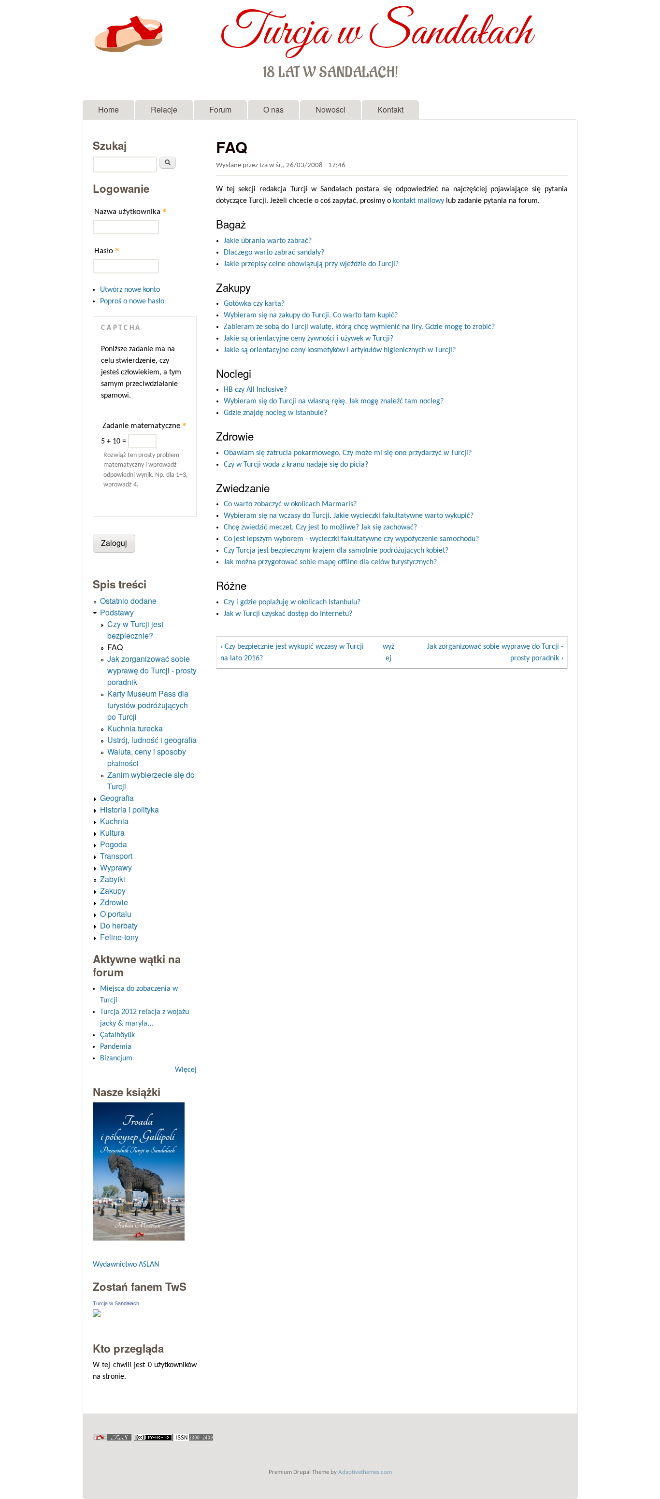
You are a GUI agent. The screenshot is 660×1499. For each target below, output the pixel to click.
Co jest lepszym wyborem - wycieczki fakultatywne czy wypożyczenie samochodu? (351, 539)
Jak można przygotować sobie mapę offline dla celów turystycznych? (330, 562)
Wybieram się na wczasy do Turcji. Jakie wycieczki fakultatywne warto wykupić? (348, 516)
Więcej (186, 1070)
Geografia (117, 797)
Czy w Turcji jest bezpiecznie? (135, 629)
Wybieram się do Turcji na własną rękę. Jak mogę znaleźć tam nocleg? (334, 401)
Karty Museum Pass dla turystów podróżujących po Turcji (147, 705)
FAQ (115, 647)
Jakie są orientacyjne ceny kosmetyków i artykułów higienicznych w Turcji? (340, 350)
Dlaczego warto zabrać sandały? (274, 253)
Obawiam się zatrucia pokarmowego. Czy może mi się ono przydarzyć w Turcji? (348, 453)
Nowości (330, 109)
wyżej (388, 652)
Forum (220, 109)
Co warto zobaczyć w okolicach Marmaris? (290, 504)
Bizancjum (116, 1058)
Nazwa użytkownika (130, 211)
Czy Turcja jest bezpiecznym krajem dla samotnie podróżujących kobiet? (336, 551)
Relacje (164, 109)
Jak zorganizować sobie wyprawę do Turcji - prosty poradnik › (495, 652)
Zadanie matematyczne (144, 425)
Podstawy (117, 612)
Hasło (106, 250)
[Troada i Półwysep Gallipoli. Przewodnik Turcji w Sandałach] (139, 1238)
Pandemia (115, 1047)
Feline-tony (119, 936)
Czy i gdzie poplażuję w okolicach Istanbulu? (292, 602)
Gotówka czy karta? (254, 304)
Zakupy (113, 890)
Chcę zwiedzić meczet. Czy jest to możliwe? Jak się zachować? (320, 527)
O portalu (115, 913)
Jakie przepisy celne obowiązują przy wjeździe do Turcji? (311, 264)
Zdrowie (114, 902)
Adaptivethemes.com (365, 1472)
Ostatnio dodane (128, 600)
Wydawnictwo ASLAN (126, 1265)
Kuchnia (114, 821)
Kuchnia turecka (135, 728)
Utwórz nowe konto (130, 290)
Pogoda (113, 844)
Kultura (112, 832)
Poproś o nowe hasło (132, 301)
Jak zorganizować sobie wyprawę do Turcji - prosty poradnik (152, 670)
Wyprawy (116, 867)
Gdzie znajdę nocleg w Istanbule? (275, 413)
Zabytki (112, 879)
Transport (116, 855)
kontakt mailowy (418, 201)
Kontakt (390, 109)
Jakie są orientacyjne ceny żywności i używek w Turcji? (308, 339)
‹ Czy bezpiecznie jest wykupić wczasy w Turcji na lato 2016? (292, 652)
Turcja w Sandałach (376, 33)
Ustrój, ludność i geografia (152, 739)
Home (108, 109)
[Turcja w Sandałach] (96, 1315)
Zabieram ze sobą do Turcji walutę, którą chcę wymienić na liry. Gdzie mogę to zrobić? (359, 327)
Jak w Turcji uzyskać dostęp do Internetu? (288, 614)
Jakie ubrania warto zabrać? (268, 241)
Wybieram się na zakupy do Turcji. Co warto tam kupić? (311, 315)
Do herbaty (119, 925)
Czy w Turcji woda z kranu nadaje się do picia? (296, 465)
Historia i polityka (129, 809)
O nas (273, 109)
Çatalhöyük (117, 1035)
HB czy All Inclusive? (255, 390)
